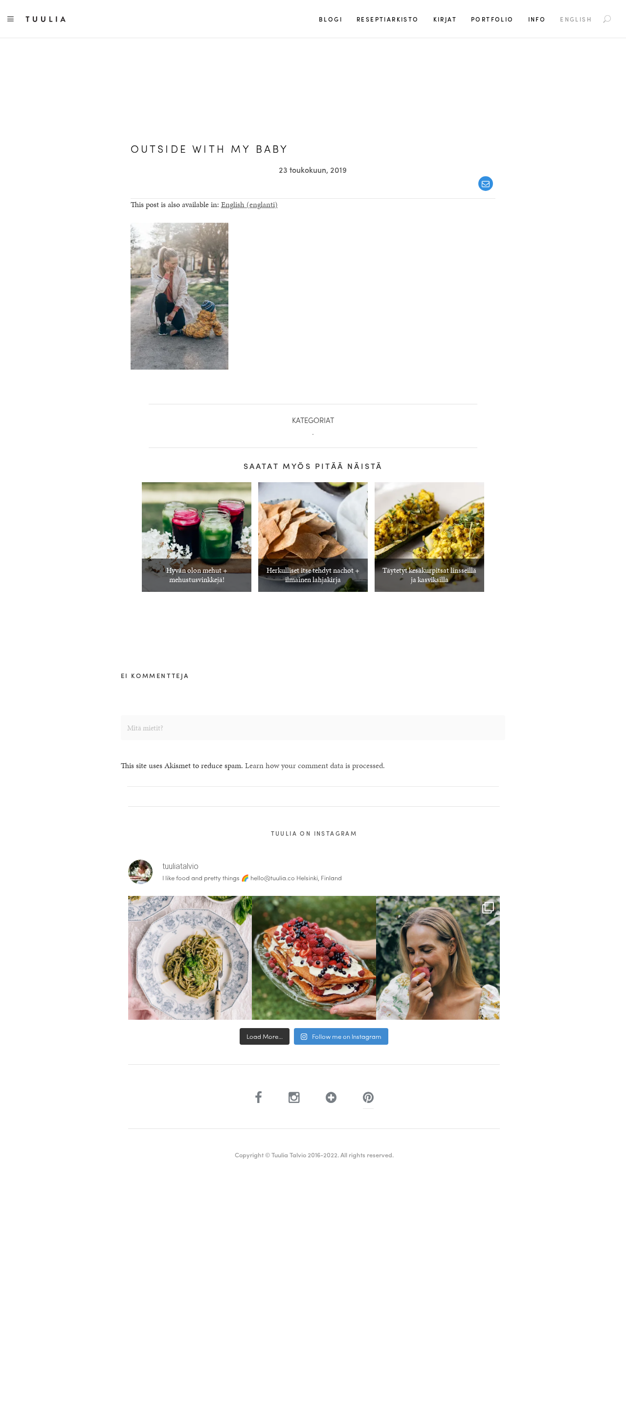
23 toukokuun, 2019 (313, 169)
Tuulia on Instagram (314, 833)
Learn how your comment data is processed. (315, 765)
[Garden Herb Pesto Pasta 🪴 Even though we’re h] (190, 958)
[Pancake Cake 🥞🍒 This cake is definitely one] (314, 958)
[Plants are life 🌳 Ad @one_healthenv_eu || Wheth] (438, 958)
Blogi (330, 19)
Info (537, 19)
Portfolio (492, 19)
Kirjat (445, 19)
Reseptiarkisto (388, 19)
